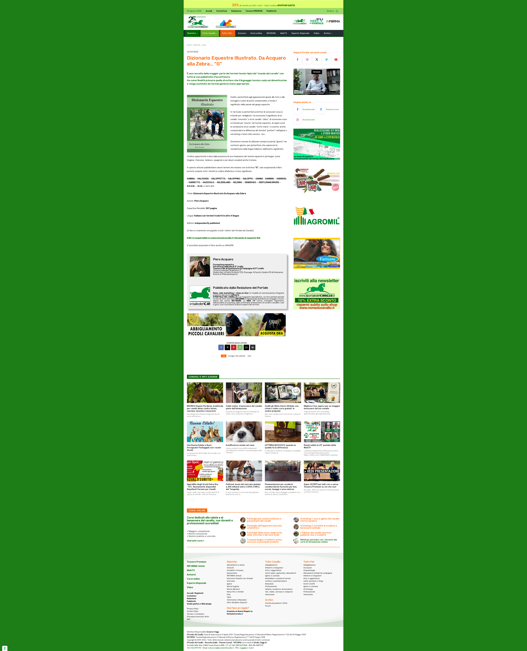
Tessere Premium (196, 561)
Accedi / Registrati (195, 593)
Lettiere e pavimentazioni (276, 581)
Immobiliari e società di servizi (278, 578)
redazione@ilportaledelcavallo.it (221, 648)
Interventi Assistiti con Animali (240, 578)
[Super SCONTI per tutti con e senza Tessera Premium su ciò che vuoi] (322, 471)
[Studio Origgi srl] (316, 159)
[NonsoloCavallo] (297, 109)
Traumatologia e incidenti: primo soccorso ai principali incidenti (264, 540)
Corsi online (193, 578)
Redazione (191, 598)
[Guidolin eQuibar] (316, 195)
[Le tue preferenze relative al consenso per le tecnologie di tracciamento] (4, 648)
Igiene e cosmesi (272, 576)
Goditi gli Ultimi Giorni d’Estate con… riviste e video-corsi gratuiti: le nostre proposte (282, 408)
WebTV (191, 570)
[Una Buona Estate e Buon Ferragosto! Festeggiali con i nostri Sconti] (205, 431)
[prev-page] (188, 500)
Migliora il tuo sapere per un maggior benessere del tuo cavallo (322, 407)
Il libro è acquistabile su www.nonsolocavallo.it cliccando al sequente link (223, 238)
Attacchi (230, 567)
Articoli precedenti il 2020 (276, 603)
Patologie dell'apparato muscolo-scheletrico (264, 526)
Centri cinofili (309, 583)
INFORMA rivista (196, 566)
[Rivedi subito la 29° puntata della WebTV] (322, 431)
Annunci (191, 574)
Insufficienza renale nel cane (240, 445)
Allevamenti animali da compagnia (317, 573)
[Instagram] (307, 60)
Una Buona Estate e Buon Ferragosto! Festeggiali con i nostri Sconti (204, 447)
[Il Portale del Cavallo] (198, 22)
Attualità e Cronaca (235, 570)
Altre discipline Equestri (237, 602)
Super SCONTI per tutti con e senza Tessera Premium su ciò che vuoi (321, 485)
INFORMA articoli (234, 576)
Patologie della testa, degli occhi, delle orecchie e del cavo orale (264, 533)
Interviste (231, 581)
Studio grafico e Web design (199, 604)
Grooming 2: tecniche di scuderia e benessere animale (318, 526)
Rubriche (197, 45)
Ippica (229, 583)
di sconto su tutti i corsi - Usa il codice (263, 5)
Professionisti (271, 586)
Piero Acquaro (223, 259)
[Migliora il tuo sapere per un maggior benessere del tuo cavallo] (322, 392)
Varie (204, 45)
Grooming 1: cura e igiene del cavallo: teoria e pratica (320, 519)
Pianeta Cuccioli (332, 109)
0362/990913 (195, 648)
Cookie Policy (192, 611)
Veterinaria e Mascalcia (236, 600)
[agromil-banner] (316, 232)
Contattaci (191, 596)
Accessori (307, 567)
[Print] (252, 347)
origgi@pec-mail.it (246, 648)
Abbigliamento (271, 565)
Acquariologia (309, 570)
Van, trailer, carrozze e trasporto (279, 592)
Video (190, 587)
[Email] (246, 347)
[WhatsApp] (240, 347)
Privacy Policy (192, 608)
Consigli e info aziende (236, 356)
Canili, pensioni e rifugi (313, 581)
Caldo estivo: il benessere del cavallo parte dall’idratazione (244, 407)
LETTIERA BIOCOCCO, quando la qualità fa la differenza (280, 446)
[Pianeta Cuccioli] (321, 109)
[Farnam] (316, 268)
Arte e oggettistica (273, 570)
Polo (229, 594)
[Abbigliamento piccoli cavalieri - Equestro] (237, 324)
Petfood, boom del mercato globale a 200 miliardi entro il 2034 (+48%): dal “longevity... (243, 486)
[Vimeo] (326, 60)
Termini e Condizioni (195, 614)
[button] (333, 11)
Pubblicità (191, 601)
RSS (188, 619)
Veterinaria (269, 594)
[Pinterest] (233, 347)
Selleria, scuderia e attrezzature (278, 589)
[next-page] (193, 500)
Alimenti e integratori (274, 567)
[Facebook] (221, 347)
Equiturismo (232, 573)
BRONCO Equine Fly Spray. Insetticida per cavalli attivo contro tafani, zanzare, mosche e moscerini (205, 408)
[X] (227, 347)
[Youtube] (336, 60)
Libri (249, 356)
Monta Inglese (233, 586)
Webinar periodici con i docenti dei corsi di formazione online (318, 540)
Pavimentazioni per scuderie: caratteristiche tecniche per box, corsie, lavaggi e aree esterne (281, 486)
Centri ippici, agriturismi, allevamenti (280, 573)
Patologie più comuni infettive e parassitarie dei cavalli (264, 519)
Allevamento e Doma (235, 565)
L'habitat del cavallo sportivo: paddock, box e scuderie (316, 533)
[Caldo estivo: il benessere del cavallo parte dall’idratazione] (244, 392)
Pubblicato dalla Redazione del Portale (240, 288)
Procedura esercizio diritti (198, 616)
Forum (267, 606)
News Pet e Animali (235, 592)
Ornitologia (308, 589)
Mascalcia (269, 583)
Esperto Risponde (196, 583)
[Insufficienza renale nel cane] (244, 431)
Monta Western (233, 589)
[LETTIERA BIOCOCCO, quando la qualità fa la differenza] (283, 431)
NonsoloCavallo (309, 109)
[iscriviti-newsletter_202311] (316, 308)
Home (189, 45)
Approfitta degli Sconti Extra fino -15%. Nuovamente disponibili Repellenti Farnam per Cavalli (202, 486)
